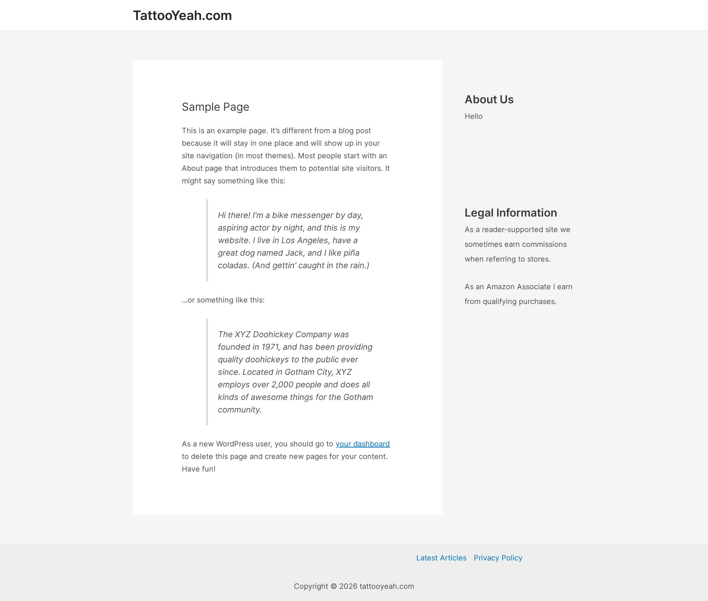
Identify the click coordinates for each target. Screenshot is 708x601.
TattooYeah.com (182, 15)
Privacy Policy (498, 557)
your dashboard (363, 443)
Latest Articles (441, 557)
